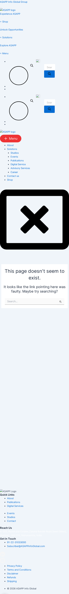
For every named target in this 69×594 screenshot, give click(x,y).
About (10, 145)
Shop (10, 179)
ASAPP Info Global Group (13, 1)
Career (14, 172)
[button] (34, 138)
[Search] (49, 74)
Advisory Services (20, 168)
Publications (17, 160)
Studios (15, 152)
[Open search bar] (31, 75)
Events (14, 156)
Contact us (13, 176)
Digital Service (18, 164)
